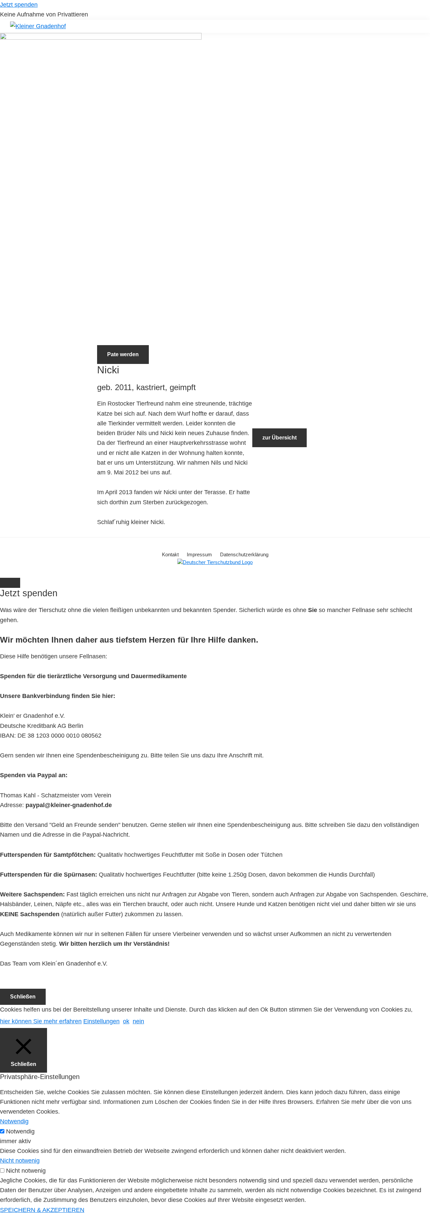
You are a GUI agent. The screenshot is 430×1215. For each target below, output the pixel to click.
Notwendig (20, 1131)
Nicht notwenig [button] (20, 1160)
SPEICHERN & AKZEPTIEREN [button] (42, 1210)
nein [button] (138, 1021)
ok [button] (126, 1021)
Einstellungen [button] (101, 1021)
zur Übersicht (279, 437)
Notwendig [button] (14, 1121)
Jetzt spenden (19, 4)
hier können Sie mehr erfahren (41, 1021)
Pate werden (123, 354)
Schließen (23, 996)
